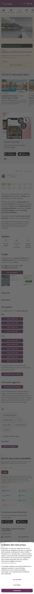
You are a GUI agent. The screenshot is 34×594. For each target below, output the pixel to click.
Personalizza (17, 585)
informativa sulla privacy (8, 563)
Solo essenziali (17, 579)
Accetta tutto (17, 590)
